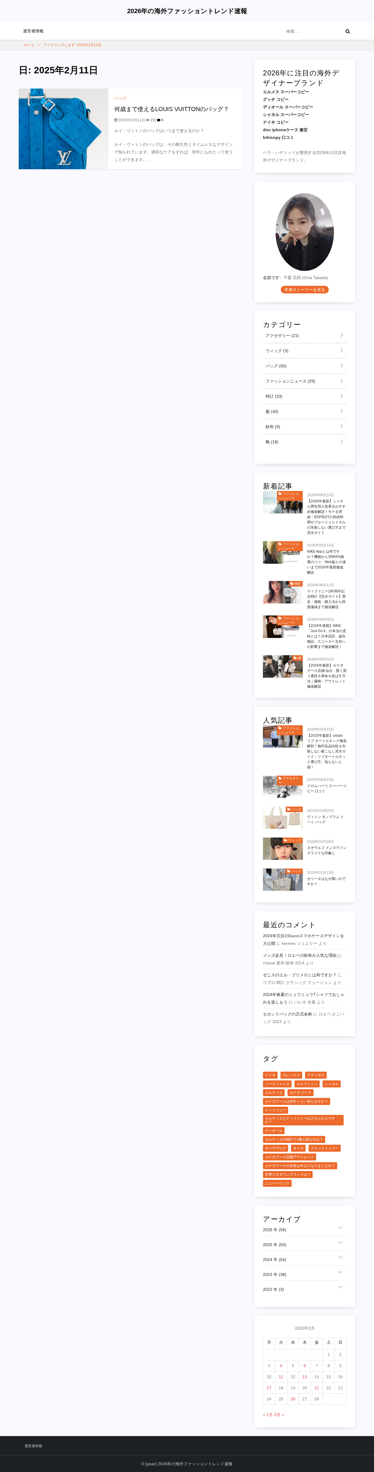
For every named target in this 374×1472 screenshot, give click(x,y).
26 (293, 1399)
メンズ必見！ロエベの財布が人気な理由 (300, 955)
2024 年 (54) (274, 1259)
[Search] (347, 31)
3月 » (279, 1414)
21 (316, 1387)
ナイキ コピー (276, 122)
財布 (272, 426)
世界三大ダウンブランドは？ (288, 1174)
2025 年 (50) (274, 1244)
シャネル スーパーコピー (286, 114)
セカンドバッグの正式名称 (287, 1014)
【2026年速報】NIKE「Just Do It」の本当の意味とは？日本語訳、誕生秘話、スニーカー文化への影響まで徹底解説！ (326, 636)
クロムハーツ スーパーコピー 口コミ (327, 788)
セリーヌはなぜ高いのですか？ (326, 881)
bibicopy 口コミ (278, 137)
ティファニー (275, 1110)
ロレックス (291, 1075)
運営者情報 (33, 31)
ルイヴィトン (307, 1084)
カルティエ (274, 1093)
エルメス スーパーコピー (286, 91)
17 (269, 1387)
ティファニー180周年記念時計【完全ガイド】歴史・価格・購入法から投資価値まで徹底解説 (326, 599)
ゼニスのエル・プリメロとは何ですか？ (300, 975)
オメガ (298, 1148)
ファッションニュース (289, 381)
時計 (273, 396)
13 (304, 1376)
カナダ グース (300, 1093)
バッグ (120, 98)
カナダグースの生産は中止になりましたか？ (300, 1166)
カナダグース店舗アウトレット (289, 1157)
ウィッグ (276, 350)
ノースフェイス (277, 1084)
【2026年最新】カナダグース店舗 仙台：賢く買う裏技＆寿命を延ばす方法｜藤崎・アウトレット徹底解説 (327, 676)
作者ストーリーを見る (304, 289)
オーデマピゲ (275, 1148)
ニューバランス (277, 1183)
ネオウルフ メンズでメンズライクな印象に (327, 850)
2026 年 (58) (274, 1229)
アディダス (316, 1075)
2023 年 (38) (274, 1274)
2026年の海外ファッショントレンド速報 (187, 11)
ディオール (274, 1131)
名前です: (272, 277)
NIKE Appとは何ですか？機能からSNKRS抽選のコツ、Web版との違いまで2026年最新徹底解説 (326, 562)
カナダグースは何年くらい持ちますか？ (296, 1101)
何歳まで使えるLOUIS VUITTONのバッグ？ (171, 109)
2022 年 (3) (273, 1289)
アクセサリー (281, 335)
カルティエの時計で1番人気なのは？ (294, 1139)
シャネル (332, 1084)
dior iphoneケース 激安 (285, 129)
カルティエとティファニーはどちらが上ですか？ (300, 1120)
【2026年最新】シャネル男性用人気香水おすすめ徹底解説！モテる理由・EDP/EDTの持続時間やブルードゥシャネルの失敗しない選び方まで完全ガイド (326, 517)
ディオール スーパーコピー (288, 107)
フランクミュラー (325, 1148)
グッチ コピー (276, 99)
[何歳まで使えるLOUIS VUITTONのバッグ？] (63, 128)
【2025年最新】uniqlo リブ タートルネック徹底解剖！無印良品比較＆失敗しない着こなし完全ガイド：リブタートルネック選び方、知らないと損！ (327, 751)
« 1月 (268, 1414)
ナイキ (270, 1075)
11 (281, 1376)
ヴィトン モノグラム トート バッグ (325, 819)
